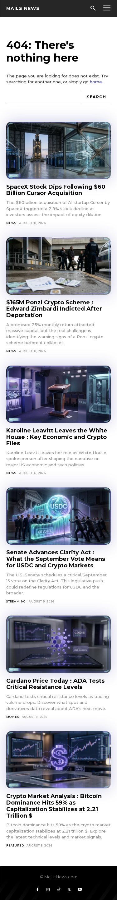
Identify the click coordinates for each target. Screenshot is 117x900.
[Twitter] (69, 889)
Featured (15, 845)
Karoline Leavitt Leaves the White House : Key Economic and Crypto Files (56, 437)
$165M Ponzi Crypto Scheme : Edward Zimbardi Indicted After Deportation (54, 309)
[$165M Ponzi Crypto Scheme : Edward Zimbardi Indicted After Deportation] (58, 265)
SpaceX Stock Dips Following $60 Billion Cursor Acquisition (55, 190)
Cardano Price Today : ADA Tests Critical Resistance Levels (55, 684)
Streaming (16, 601)
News (11, 223)
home (96, 81)
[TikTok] (58, 889)
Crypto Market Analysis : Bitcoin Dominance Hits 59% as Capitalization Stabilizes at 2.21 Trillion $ (54, 806)
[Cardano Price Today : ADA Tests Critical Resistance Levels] (58, 644)
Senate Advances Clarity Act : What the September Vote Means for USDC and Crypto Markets (55, 559)
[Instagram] (48, 889)
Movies (12, 716)
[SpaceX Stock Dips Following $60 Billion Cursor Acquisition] (58, 150)
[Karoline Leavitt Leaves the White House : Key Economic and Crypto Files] (58, 394)
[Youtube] (80, 889)
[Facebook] (37, 889)
